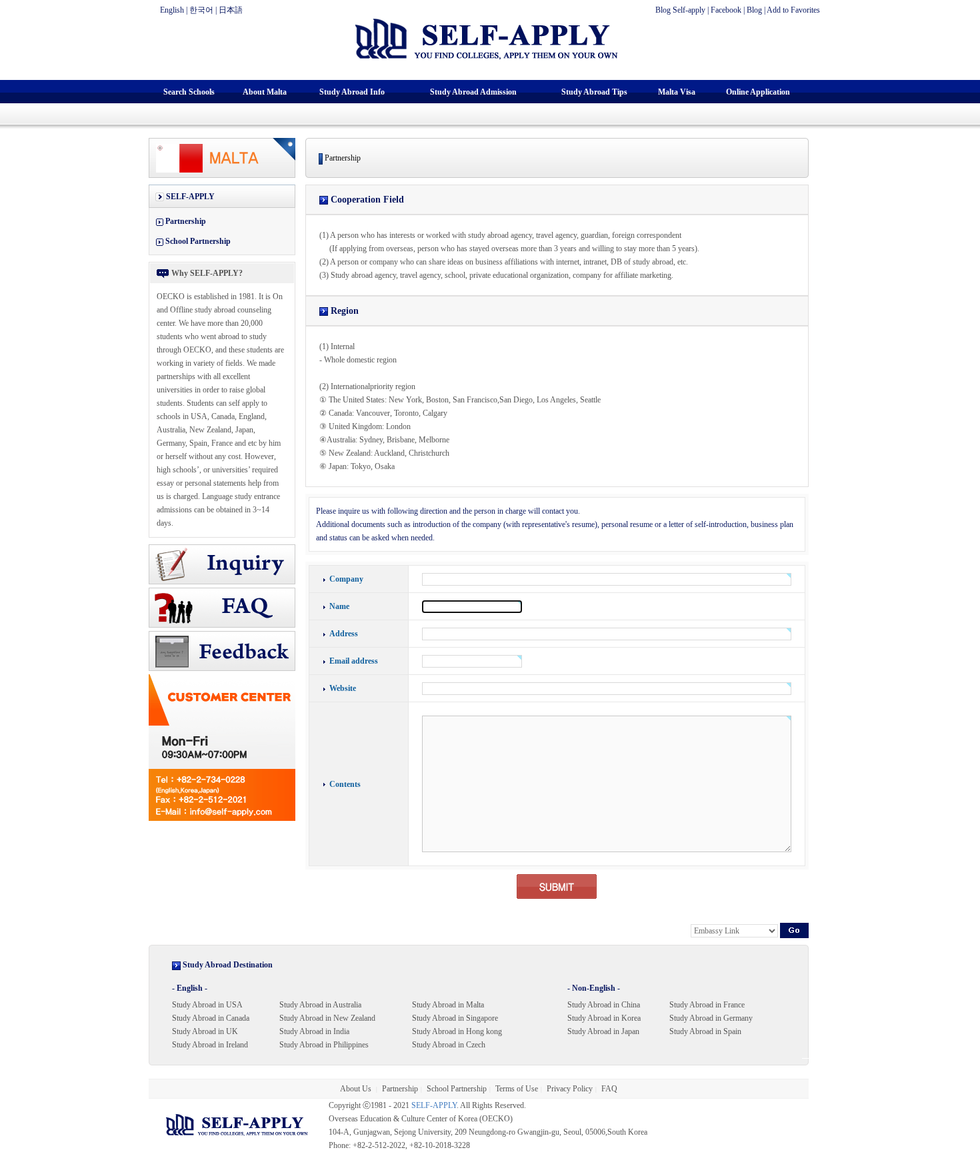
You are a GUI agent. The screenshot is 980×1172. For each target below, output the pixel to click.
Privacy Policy (570, 1088)
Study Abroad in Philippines (324, 1044)
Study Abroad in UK (205, 1031)
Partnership (185, 221)
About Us (356, 1088)
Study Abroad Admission (473, 92)
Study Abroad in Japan (603, 1031)
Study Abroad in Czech (448, 1044)
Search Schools (189, 92)
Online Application (758, 92)
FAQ (609, 1088)
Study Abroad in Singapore (455, 1018)
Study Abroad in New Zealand (327, 1018)
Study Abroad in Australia (320, 1004)
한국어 (201, 10)
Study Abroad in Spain (705, 1031)
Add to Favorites (793, 10)
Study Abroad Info (352, 92)
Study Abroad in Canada (210, 1018)
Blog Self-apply (680, 10)
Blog (754, 10)
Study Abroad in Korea (604, 1018)
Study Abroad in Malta (448, 1004)
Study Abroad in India (314, 1031)
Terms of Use (516, 1088)
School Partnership (198, 241)
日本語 (231, 10)
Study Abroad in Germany (711, 1018)
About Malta (265, 92)
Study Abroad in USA (207, 1004)
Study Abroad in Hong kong (457, 1031)
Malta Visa (676, 92)
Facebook (726, 10)
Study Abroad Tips (594, 92)
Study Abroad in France (707, 1004)
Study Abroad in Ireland (210, 1044)
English (172, 10)
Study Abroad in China (603, 1004)
